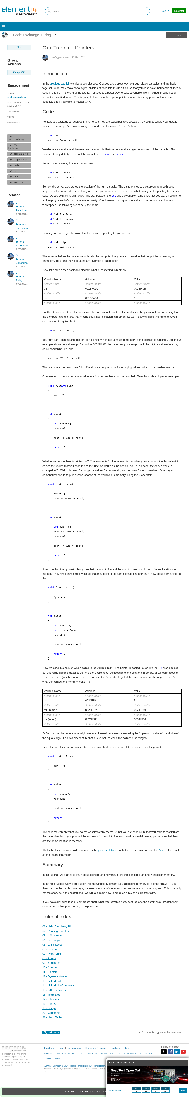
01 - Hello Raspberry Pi (56, 926)
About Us (48, 1053)
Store (126, 1048)
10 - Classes (50, 967)
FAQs (80, 1053)
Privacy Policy (107, 1053)
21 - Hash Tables (52, 1017)
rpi (15, 171)
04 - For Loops (51, 940)
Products (115, 1048)
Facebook (170, 1051)
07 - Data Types (52, 953)
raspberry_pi (20, 159)
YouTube (183, 1051)
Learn (60, 1048)
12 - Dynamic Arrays (54, 976)
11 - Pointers (50, 971)
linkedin (177, 1051)
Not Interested (114, 1090)
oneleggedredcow (16, 97)
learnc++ (18, 182)
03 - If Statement (52, 935)
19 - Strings (49, 1008)
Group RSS (19, 72)
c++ (16, 176)
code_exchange (16, 139)
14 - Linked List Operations (58, 985)
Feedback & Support (65, 1053)
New (178, 35)
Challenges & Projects (96, 1048)
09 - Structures (51, 962)
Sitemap (148, 1053)
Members (49, 1048)
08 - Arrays (49, 958)
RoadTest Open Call (121, 1062)
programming (21, 154)
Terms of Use (91, 1053)
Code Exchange (13, 147)
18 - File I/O (49, 1003)
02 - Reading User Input (56, 931)
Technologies (74, 1048)
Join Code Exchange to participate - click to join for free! (94, 1091)
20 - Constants (51, 1012)
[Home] (19, 11)
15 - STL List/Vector (54, 990)
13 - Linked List (51, 981)
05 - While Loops (52, 944)
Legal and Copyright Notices (129, 1053)
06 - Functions (51, 949)
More (11, 32)
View (183, 1090)
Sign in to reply (51, 1032)
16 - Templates (51, 994)
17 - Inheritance (51, 999)
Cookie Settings (53, 1058)
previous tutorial (59, 83)
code (16, 165)
